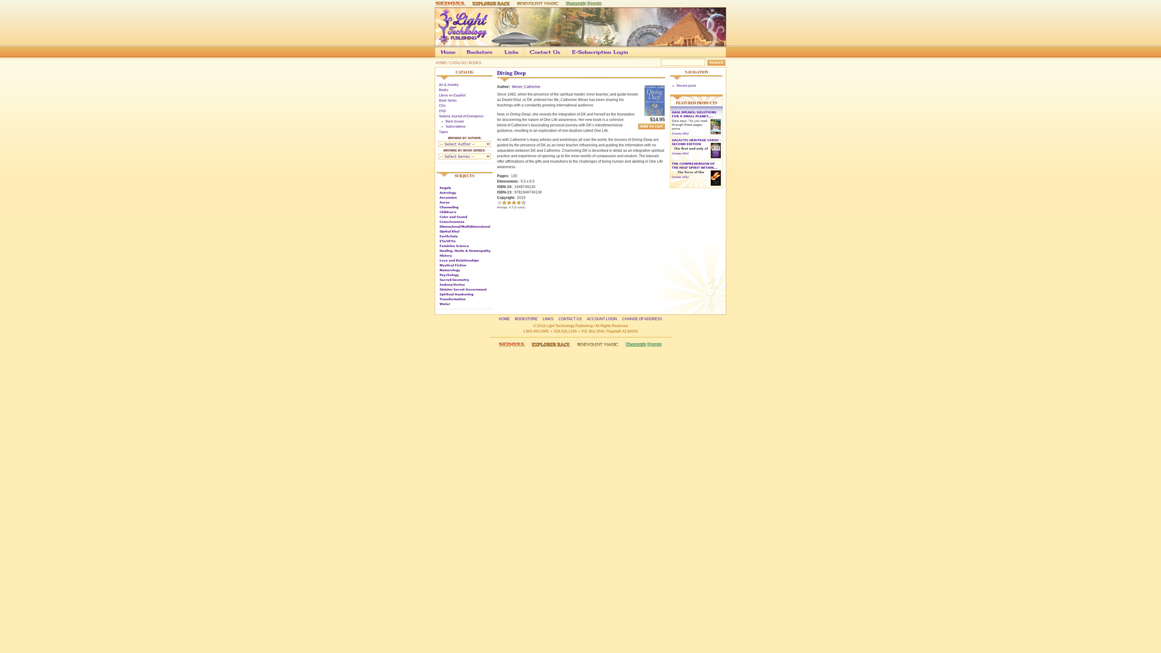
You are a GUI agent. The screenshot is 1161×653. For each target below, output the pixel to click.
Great (518, 202)
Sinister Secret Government (463, 289)
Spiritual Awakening (456, 294)
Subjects (464, 175)
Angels (445, 188)
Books (475, 63)
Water (445, 304)
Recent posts (686, 85)
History (446, 255)
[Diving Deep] (654, 115)
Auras (445, 202)
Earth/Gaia (449, 236)
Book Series (448, 100)
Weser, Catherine (526, 87)
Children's (448, 212)
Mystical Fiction (453, 265)
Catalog (457, 63)
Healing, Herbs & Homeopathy (465, 250)
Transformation (453, 299)
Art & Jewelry (449, 84)
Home (441, 63)
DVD (442, 111)
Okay (509, 202)
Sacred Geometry (454, 279)
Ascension (448, 197)
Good (514, 202)
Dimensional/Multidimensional (465, 226)
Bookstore (489, 56)
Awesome (522, 202)
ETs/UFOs (448, 241)
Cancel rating (499, 202)
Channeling (449, 207)
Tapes (443, 132)
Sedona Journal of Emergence (461, 116)
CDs (442, 105)
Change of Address (669, 56)
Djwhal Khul (449, 231)
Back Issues (455, 121)
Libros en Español (452, 95)
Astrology (448, 192)
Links (523, 56)
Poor (504, 202)
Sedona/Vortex (452, 284)
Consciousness (452, 221)
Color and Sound (453, 217)
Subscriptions (456, 126)
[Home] (580, 43)
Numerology (450, 270)
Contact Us (554, 56)
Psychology (449, 275)
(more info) (680, 133)
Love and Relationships (459, 260)
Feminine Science (454, 246)
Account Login (598, 56)
